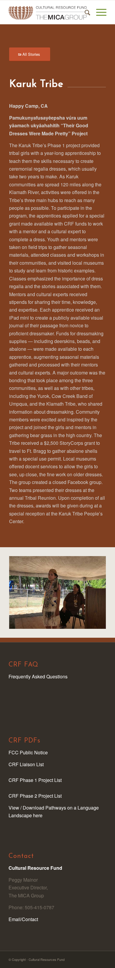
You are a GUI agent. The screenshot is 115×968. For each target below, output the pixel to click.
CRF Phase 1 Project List (35, 780)
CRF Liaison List (26, 764)
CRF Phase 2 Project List (35, 795)
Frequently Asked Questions (38, 676)
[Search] (84, 12)
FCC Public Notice (28, 752)
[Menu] (98, 12)
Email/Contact (23, 919)
